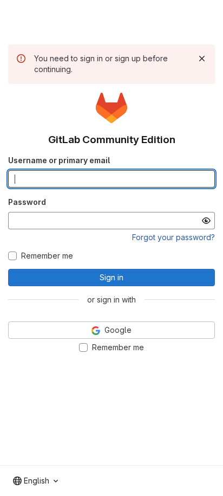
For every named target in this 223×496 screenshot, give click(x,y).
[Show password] (206, 220)
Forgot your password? (173, 237)
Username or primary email (59, 160)
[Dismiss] (201, 58)
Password (27, 202)
